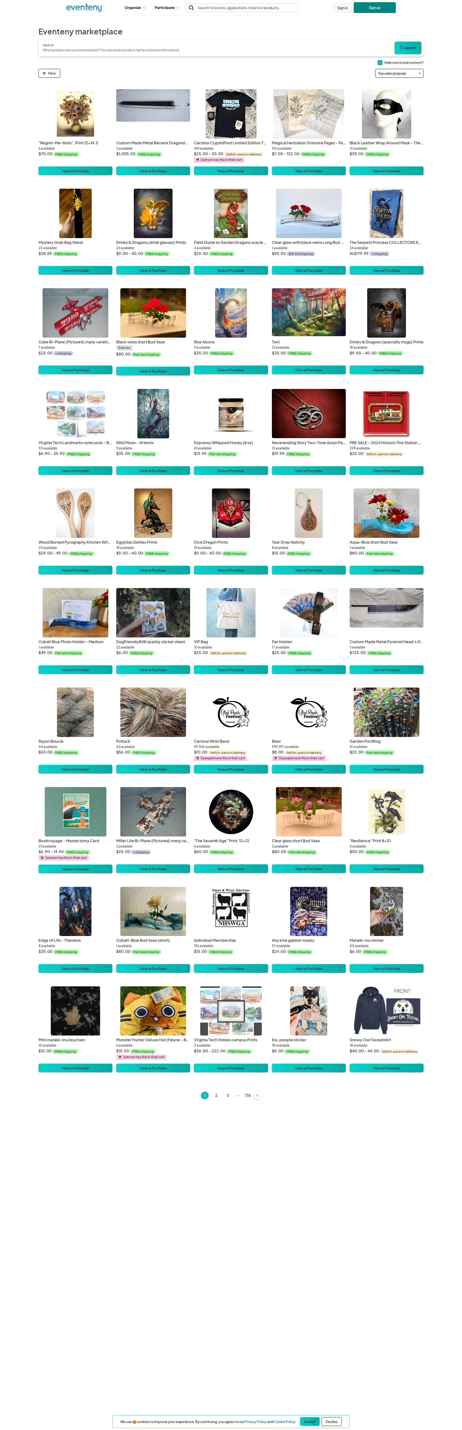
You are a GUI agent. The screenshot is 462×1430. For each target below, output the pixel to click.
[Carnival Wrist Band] (231, 712)
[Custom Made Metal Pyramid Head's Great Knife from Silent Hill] (387, 612)
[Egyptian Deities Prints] (153, 513)
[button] (136, 7)
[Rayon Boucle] (75, 712)
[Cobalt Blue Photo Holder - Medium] (75, 612)
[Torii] (309, 313)
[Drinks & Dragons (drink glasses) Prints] (153, 213)
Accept (310, 1421)
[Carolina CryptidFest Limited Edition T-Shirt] (231, 114)
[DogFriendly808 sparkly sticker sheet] (153, 612)
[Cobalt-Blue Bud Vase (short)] (153, 911)
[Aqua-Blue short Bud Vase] (387, 513)
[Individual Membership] (231, 911)
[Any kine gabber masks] (309, 911)
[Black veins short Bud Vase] (153, 313)
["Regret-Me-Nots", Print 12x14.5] (75, 114)
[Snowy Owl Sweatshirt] (387, 1011)
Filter (52, 73)
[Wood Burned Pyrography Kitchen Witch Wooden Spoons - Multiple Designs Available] (75, 513)
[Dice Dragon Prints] (231, 513)
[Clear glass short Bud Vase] (309, 811)
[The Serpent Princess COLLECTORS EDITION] (387, 213)
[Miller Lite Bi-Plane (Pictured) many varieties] (153, 811)
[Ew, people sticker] (309, 1011)
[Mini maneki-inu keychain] (75, 1011)
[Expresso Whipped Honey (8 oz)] (231, 413)
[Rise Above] (231, 313)
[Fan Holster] (309, 612)
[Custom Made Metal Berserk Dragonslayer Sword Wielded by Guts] (153, 114)
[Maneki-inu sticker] (387, 911)
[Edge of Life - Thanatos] (75, 911)
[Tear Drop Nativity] (309, 513)
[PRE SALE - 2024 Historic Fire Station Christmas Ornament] (387, 413)
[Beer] (309, 712)
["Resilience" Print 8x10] (387, 811)
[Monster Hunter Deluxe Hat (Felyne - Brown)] (153, 1011)
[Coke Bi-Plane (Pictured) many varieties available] (75, 313)
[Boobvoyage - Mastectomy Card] (75, 811)
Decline (332, 1421)
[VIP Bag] (231, 612)
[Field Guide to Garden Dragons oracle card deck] (231, 213)
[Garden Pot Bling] (387, 712)
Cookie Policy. (285, 1421)
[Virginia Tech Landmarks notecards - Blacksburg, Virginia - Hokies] (75, 413)
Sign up (375, 7)
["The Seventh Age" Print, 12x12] (231, 811)
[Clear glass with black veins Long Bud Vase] (309, 213)
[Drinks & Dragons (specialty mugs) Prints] (387, 313)
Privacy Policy (256, 1421)
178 (248, 1095)
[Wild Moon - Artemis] (153, 413)
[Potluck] (153, 712)
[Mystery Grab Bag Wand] (75, 213)
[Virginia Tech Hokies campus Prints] (231, 1011)
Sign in (342, 8)
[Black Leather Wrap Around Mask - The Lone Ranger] (387, 114)
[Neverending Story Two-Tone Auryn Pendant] (309, 413)
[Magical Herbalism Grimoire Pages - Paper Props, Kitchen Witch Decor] (309, 114)
